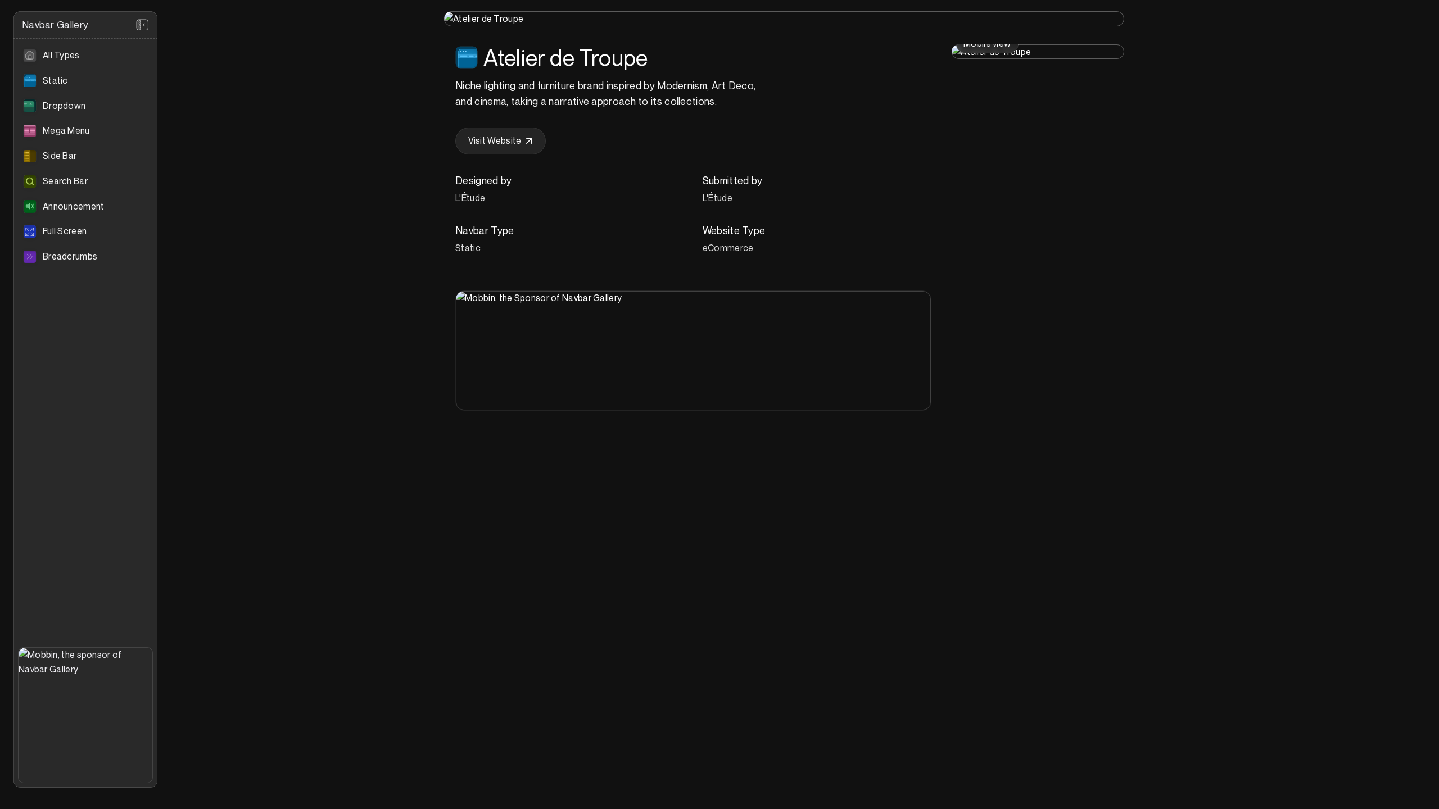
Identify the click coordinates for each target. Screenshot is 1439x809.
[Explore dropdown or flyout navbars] (85, 106)
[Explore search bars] (85, 181)
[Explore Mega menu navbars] (85, 131)
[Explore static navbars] (85, 81)
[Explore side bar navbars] (85, 156)
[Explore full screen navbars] (85, 231)
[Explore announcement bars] (85, 207)
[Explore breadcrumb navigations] (85, 257)
